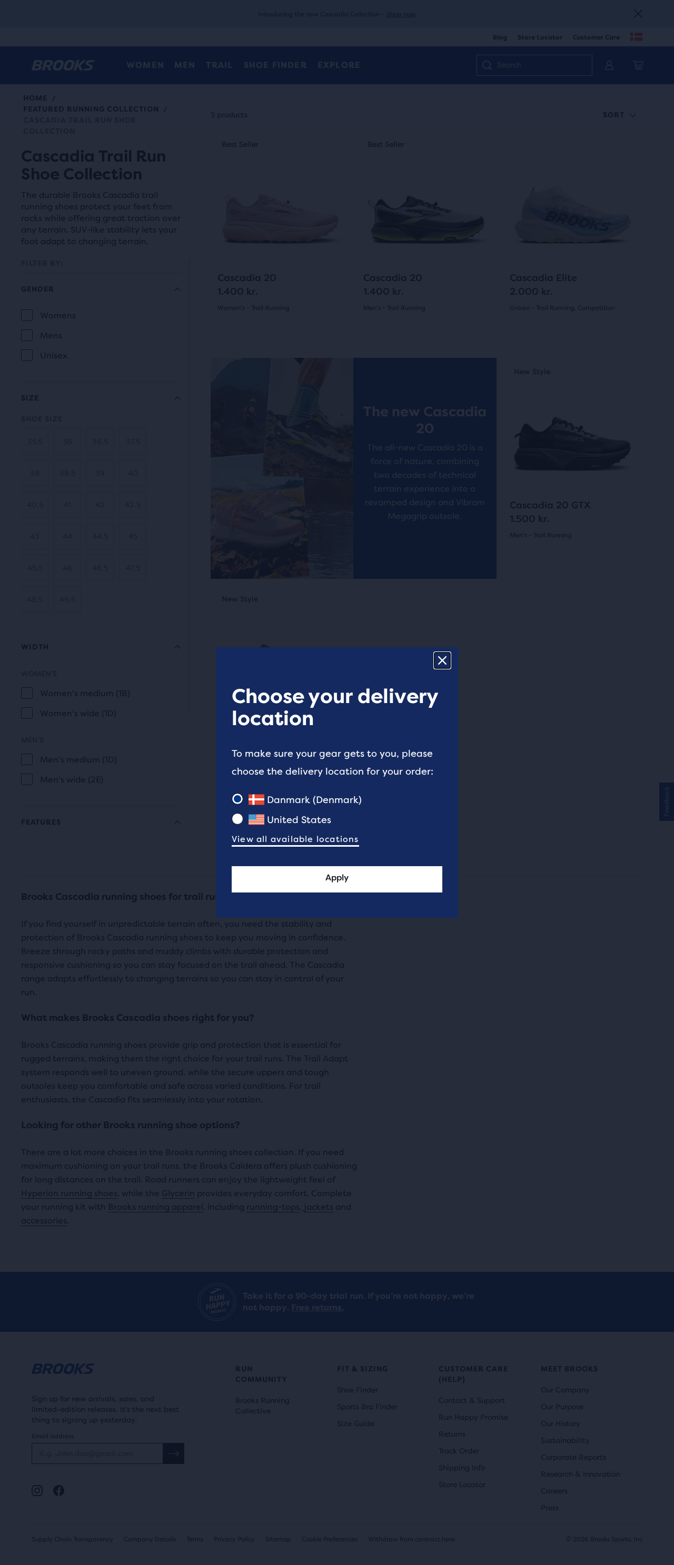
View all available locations (295, 839)
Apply (337, 877)
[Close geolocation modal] (442, 660)
